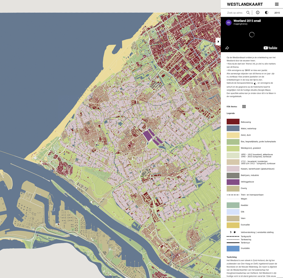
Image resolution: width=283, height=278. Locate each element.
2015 (277, 12)
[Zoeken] (248, 13)
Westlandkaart (245, 4)
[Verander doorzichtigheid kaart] (266, 13)
